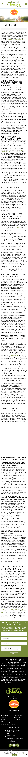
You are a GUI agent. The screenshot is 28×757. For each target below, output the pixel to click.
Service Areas (9, 29)
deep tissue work (13, 355)
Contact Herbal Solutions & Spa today (12, 609)
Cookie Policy (20, 753)
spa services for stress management (12, 150)
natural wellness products (16, 39)
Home (3, 29)
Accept (14, 755)
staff (18, 227)
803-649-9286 (11, 736)
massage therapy (17, 118)
